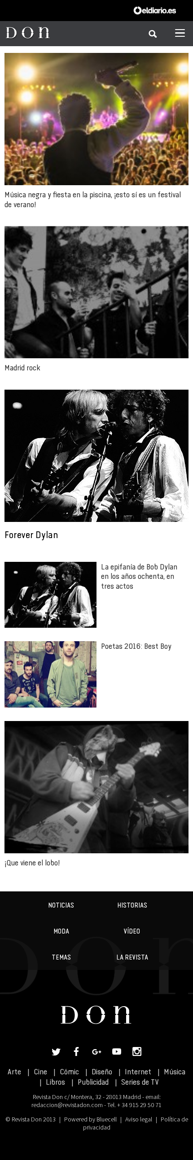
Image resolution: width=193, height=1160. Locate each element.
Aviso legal (138, 1119)
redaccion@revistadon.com (67, 1105)
